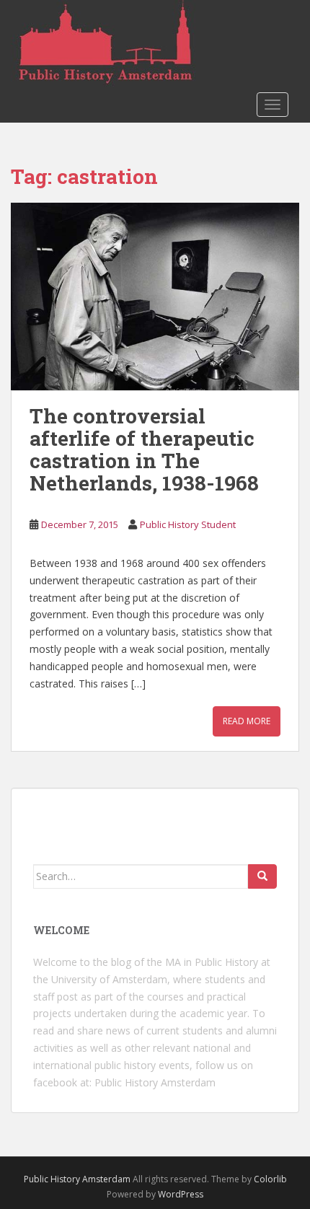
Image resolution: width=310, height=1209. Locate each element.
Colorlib (270, 1179)
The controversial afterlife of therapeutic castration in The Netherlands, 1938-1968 (144, 449)
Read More (246, 721)
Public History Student (188, 524)
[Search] (262, 876)
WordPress (180, 1194)
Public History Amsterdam (155, 1082)
